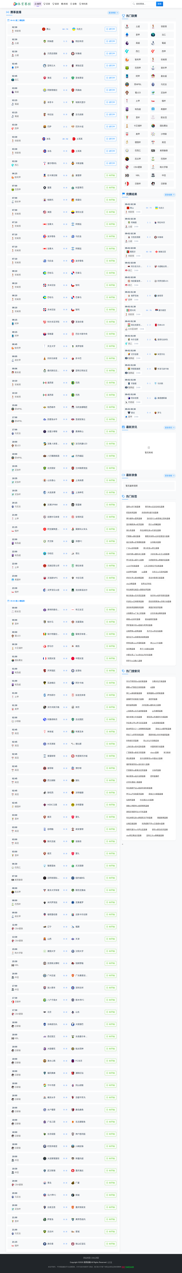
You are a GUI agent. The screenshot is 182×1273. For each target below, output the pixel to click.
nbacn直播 (154, 752)
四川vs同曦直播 (155, 524)
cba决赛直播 (131, 584)
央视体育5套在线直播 (150, 513)
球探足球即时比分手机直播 (136, 812)
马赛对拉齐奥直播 (159, 681)
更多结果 (168, 195)
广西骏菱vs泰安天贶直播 (135, 752)
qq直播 (144, 572)
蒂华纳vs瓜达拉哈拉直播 (154, 507)
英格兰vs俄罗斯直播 (163, 729)
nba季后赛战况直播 (133, 835)
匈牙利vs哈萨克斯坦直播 (159, 595)
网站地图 (86, 1258)
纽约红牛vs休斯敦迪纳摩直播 (137, 637)
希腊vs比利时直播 (133, 619)
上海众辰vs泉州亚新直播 (135, 747)
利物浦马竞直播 (132, 741)
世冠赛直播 (130, 649)
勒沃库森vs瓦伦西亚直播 (135, 595)
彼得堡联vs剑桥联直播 (155, 693)
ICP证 (109, 1262)
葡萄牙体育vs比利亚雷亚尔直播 (157, 536)
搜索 (160, 4)
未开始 (112, 175)
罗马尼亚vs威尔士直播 (135, 560)
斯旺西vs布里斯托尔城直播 (157, 717)
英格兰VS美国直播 (156, 794)
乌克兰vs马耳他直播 (160, 572)
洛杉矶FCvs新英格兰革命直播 (158, 518)
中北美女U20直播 (147, 800)
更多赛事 (112, 13)
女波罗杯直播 (131, 572)
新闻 (66, 4)
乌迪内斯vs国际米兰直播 (135, 554)
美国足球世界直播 (155, 607)
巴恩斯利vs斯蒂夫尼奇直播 (136, 770)
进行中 (112, 29)
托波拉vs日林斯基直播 (135, 601)
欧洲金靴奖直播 (151, 619)
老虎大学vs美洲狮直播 (135, 578)
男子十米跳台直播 (147, 649)
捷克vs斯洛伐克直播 (160, 829)
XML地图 (95, 1258)
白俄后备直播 (131, 824)
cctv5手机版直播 (132, 566)
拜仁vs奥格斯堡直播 (134, 693)
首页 (39, 4)
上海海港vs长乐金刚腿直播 (136, 711)
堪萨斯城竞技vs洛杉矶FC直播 (137, 764)
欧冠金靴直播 (131, 705)
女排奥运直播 (155, 542)
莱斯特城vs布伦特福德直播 (159, 735)
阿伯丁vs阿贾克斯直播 (135, 735)
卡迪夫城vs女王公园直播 (159, 554)
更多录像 (168, 476)
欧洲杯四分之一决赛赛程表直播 (138, 729)
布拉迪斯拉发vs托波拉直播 (150, 530)
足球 (48, 4)
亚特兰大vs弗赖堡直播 (155, 835)
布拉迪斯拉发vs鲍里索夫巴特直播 (139, 818)
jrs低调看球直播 (158, 723)
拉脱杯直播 (130, 800)
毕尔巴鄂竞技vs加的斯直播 (136, 681)
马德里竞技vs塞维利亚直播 (159, 560)
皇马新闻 (167, 752)
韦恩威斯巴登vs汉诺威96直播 (153, 824)
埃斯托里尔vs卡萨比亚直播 (136, 829)
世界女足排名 (146, 584)
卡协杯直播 (156, 770)
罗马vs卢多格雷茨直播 (135, 794)
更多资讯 (168, 428)
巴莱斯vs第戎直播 (133, 536)
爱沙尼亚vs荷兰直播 (151, 548)
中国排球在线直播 (157, 747)
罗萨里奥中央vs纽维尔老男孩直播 (139, 625)
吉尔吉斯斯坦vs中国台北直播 (151, 758)
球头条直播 (130, 530)
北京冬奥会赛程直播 (158, 613)
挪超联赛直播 (162, 818)
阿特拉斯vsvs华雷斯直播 (135, 643)
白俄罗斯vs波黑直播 (134, 631)
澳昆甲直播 (153, 699)
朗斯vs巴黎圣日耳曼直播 (135, 687)
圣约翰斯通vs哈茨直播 (135, 524)
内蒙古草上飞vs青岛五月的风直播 (139, 655)
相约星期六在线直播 (134, 717)
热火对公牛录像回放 (151, 741)
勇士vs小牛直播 (156, 643)
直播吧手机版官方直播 (135, 699)
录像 (75, 4)
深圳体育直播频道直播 (135, 607)
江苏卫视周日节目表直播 (153, 566)
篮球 (57, 4)
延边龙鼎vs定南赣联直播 (135, 542)
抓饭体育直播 (131, 513)
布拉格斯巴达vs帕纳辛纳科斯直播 (139, 788)
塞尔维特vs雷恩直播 (134, 518)
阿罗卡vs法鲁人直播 (134, 661)
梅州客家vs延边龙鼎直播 (135, 776)
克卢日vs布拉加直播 (154, 631)
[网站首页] (22, 4)
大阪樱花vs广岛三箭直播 (135, 613)
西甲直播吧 (154, 776)
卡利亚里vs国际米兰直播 (151, 705)
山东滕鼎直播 (157, 711)
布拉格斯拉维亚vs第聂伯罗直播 (138, 590)
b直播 (152, 687)
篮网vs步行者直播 (133, 507)
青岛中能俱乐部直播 (156, 578)
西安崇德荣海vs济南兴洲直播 (160, 601)
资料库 (85, 4)
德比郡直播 (130, 758)
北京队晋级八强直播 (134, 782)
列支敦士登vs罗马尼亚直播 (136, 723)
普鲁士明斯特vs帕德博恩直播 (137, 806)
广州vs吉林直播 (132, 548)
